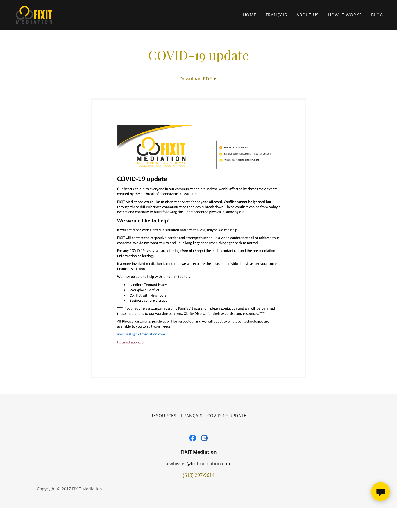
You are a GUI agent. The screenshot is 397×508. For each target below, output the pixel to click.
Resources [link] (163, 415)
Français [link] (276, 14)
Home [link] (249, 14)
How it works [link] (345, 14)
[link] (34, 14)
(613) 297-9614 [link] (198, 475)
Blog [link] (377, 14)
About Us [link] (307, 14)
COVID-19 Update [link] (226, 415)
